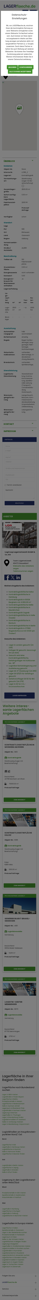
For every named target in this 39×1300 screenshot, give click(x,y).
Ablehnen (12, 67)
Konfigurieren (26, 67)
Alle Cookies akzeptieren (20, 71)
